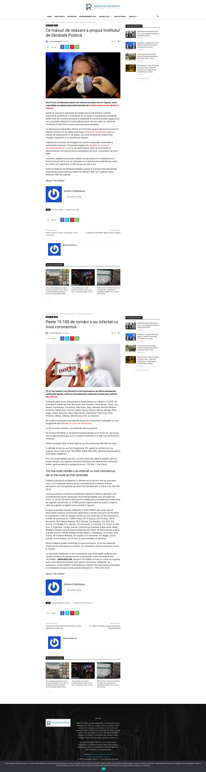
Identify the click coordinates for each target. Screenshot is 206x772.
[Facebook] (62, 47)
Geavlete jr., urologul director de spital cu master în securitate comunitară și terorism (147, 45)
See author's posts (74, 197)
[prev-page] (47, 299)
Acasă (47, 22)
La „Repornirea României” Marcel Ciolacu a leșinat (102, 233)
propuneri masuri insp (72, 209)
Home (49, 16)
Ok (104, 769)
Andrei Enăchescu (55, 41)
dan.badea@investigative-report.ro (98, 757)
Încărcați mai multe (142, 78)
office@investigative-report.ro (100, 754)
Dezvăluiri (72, 16)
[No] (203, 766)
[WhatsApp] (77, 47)
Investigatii (60, 16)
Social (55, 25)
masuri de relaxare (57, 209)
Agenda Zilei (104, 16)
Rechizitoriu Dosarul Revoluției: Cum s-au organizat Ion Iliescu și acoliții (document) (148, 34)
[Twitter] (67, 47)
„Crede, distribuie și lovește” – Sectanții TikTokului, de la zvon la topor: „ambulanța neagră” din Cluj (81, 290)
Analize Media (120, 16)
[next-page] (50, 299)
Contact (132, 16)
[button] (157, 17)
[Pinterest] (72, 47)
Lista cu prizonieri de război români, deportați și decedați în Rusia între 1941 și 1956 (147, 56)
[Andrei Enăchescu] (47, 41)
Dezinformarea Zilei (87, 16)
